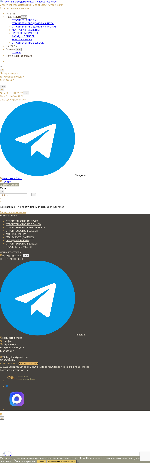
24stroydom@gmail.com (13, 99)
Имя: (6, 437)
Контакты (11, 46)
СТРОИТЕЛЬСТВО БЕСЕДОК (28, 42)
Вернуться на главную (13, 212)
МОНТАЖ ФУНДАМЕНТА (26, 29)
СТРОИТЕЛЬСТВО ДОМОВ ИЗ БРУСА (33, 23)
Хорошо (41, 461)
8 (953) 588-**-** (9, 363)
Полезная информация (19, 55)
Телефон (7, 181)
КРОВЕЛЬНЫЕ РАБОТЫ (25, 33)
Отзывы (10, 49)
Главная (10, 13)
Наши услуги (13, 16)
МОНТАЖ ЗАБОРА (22, 39)
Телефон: (8, 443)
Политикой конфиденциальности (113, 449)
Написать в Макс (12, 178)
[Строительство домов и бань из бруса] (28, 1)
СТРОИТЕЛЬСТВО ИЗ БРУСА (22, 221)
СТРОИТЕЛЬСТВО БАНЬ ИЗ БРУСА (25, 227)
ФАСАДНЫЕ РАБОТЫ (23, 36)
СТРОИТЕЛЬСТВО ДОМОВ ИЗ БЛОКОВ (34, 26)
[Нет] (78, 462)
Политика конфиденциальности (61, 461)
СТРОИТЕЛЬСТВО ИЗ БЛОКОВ (23, 224)
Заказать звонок (9, 184)
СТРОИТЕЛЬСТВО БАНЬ (25, 20)
